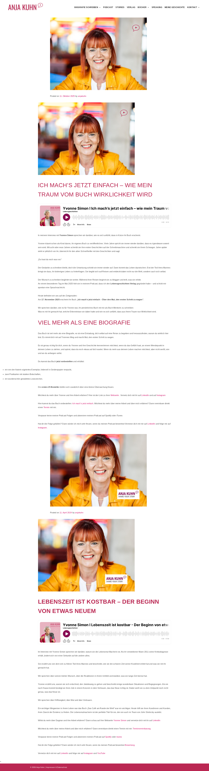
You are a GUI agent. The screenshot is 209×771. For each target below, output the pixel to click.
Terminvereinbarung (142, 729)
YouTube (101, 753)
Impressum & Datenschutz (56, 767)
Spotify (108, 737)
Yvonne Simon (120, 720)
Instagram (161, 395)
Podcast (108, 7)
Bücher (142, 7)
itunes (119, 737)
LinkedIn (145, 395)
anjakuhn (82, 96)
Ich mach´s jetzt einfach (82, 403)
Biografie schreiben (86, 7)
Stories (120, 7)
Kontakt (192, 7)
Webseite (115, 395)
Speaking (157, 7)
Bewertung (130, 745)
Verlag (131, 7)
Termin (47, 407)
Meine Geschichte (175, 7)
